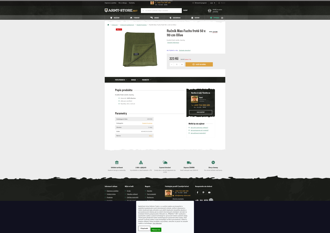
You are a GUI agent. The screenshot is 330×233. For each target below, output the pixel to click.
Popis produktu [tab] (120, 80)
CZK (211, 3)
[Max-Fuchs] (213, 31)
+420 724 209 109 (202, 105)
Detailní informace (173, 42)
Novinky (149, 191)
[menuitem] (115, 18)
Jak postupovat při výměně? (200, 130)
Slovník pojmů (131, 200)
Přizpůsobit (144, 228)
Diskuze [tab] (133, 80)
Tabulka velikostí (132, 194)
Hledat (185, 10)
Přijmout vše (156, 230)
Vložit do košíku (201, 64)
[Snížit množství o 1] (172, 64)
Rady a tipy (151, 200)
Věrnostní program (201, 3)
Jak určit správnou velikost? (199, 127)
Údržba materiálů (132, 197)
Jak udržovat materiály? (198, 133)
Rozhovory (150, 197)
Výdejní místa (111, 194)
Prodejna (110, 197)
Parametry (145, 80)
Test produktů (151, 194)
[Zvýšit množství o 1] (182, 64)
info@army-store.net (182, 195)
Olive (150, 136)
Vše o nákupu (122, 3)
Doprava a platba (110, 3)
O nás (129, 191)
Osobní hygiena (147, 123)
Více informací (157, 223)
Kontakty (132, 3)
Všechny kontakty (178, 199)
